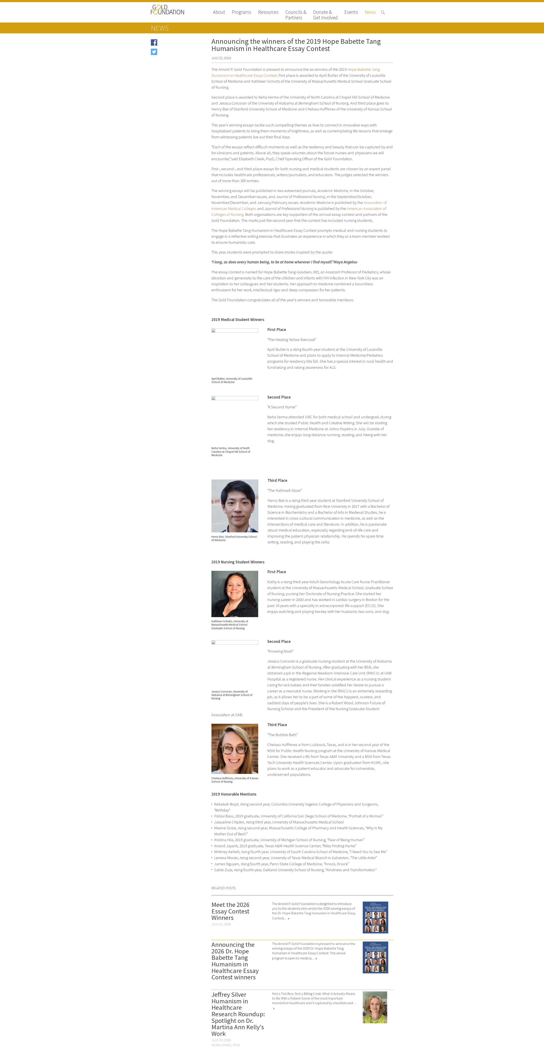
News (370, 12)
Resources (268, 12)
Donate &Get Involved (325, 14)
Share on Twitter (170, 53)
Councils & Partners (295, 14)
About (219, 12)
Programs (241, 12)
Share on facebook (172, 44)
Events (351, 12)
